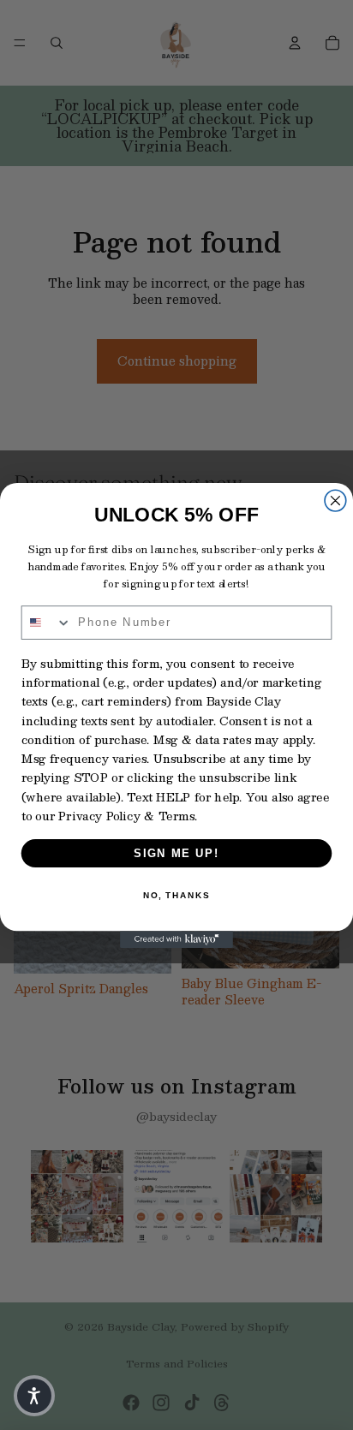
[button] (34, 1395)
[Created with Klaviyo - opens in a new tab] (176, 939)
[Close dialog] (335, 500)
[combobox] (47, 622)
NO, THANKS (176, 896)
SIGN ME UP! (176, 853)
